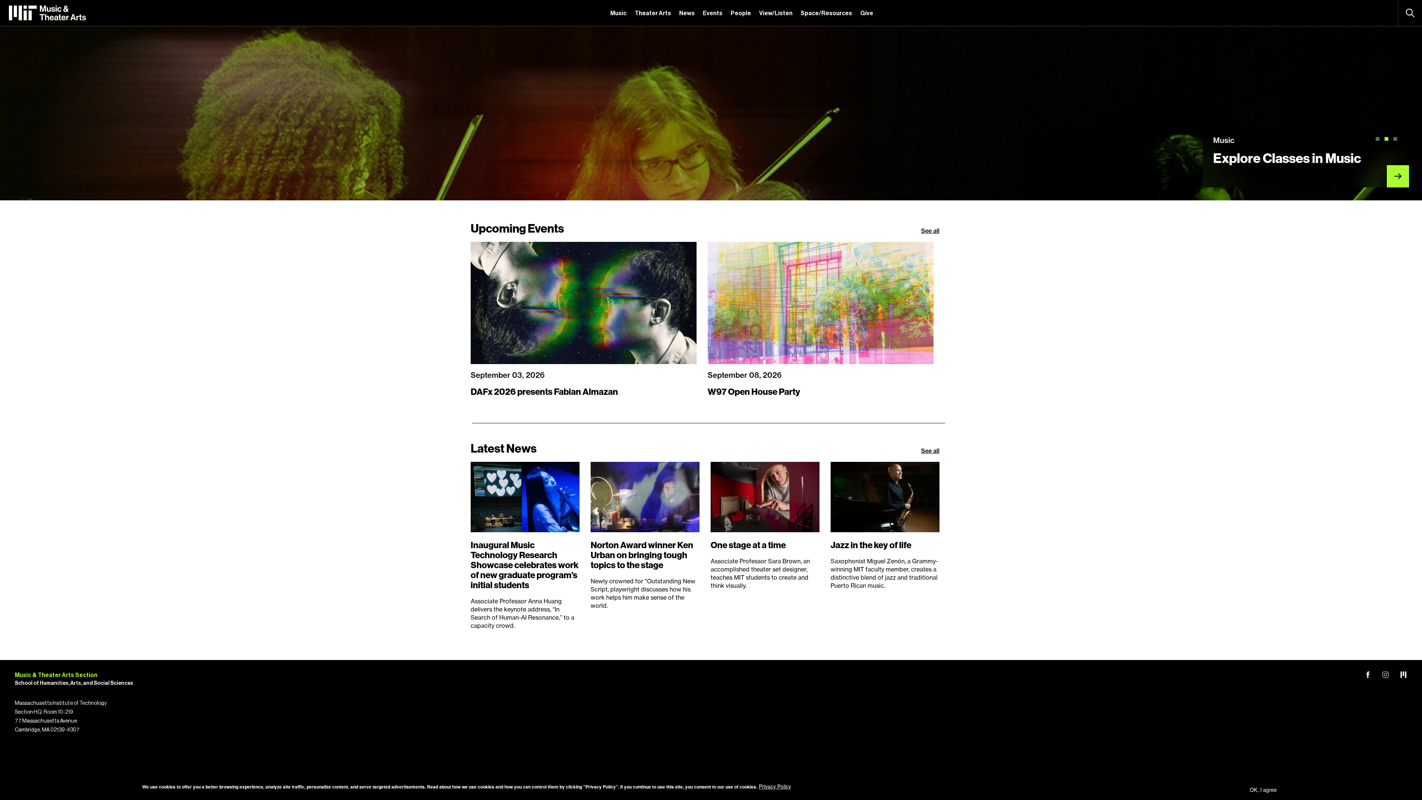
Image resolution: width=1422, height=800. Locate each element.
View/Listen (775, 13)
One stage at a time (748, 545)
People (741, 13)
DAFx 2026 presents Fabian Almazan (544, 392)
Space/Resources (826, 13)
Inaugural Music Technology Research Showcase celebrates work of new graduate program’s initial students (524, 565)
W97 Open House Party (754, 392)
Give (866, 13)
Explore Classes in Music (1287, 158)
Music (618, 13)
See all (930, 230)
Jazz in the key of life (871, 545)
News (687, 13)
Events (712, 13)
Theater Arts (653, 13)
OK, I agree (1263, 789)
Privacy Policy (775, 786)
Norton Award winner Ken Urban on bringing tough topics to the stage (642, 555)
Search (1410, 13)
